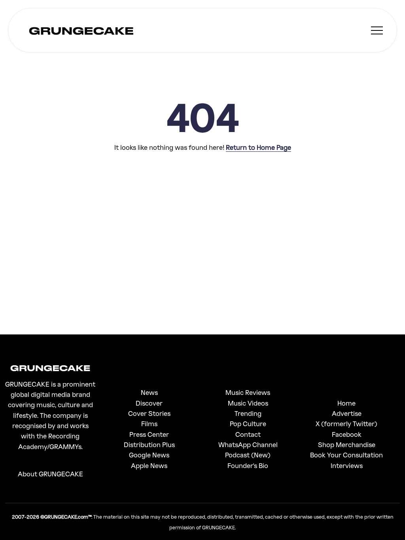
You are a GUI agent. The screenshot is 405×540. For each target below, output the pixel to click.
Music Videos (248, 403)
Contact (248, 434)
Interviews (347, 465)
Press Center (149, 434)
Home (346, 403)
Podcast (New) (248, 455)
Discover (149, 403)
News (149, 392)
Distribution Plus (149, 444)
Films (149, 423)
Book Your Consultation (346, 455)
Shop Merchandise (346, 444)
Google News (149, 455)
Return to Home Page (258, 147)
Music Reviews (247, 392)
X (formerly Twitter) (346, 423)
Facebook (346, 434)
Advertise (346, 413)
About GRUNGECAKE (50, 474)
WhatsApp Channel (248, 444)
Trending (248, 413)
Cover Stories (149, 413)
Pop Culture (248, 423)
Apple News (149, 465)
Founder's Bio (247, 465)
